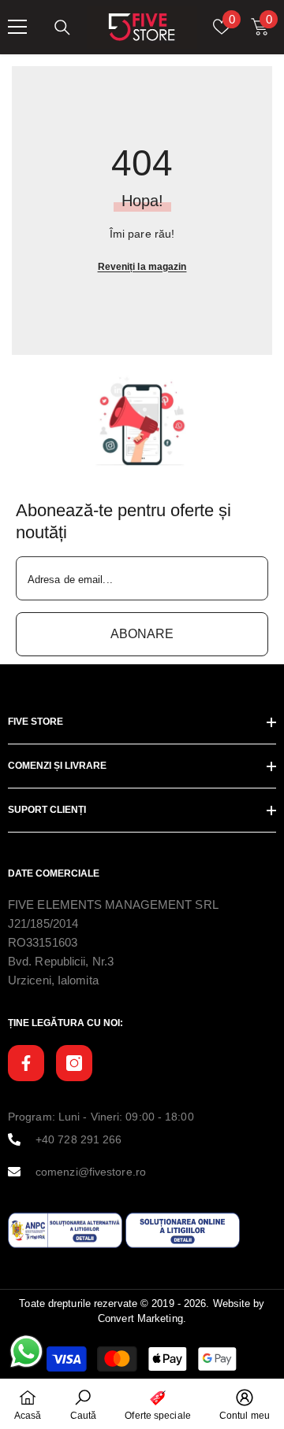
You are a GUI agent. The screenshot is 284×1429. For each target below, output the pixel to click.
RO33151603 (42, 942)
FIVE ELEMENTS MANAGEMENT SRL (113, 904)
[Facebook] (26, 1063)
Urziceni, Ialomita (53, 980)
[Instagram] (74, 1063)
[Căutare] (62, 27)
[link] (142, 421)
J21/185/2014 (43, 923)
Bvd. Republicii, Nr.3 (61, 961)
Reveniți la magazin (142, 266)
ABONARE (142, 634)
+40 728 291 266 (79, 1139)
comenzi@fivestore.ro (91, 1171)
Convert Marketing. (142, 1318)
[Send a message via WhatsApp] (26, 1351)
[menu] (17, 26)
